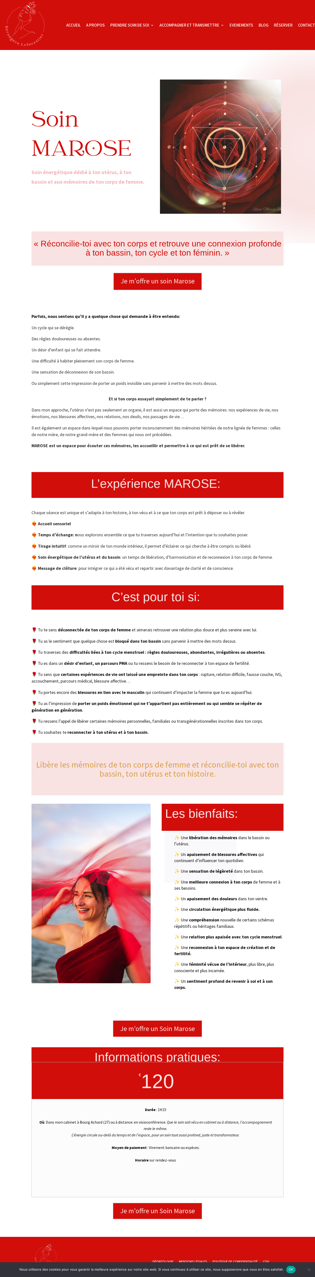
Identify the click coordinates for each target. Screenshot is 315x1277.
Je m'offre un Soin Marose (157, 1028)
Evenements (241, 25)
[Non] (308, 1269)
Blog (263, 25)
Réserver (283, 25)
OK (291, 1269)
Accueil (73, 25)
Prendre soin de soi (129, 25)
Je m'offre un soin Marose (158, 281)
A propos (95, 25)
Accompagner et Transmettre (189, 25)
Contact (306, 25)
